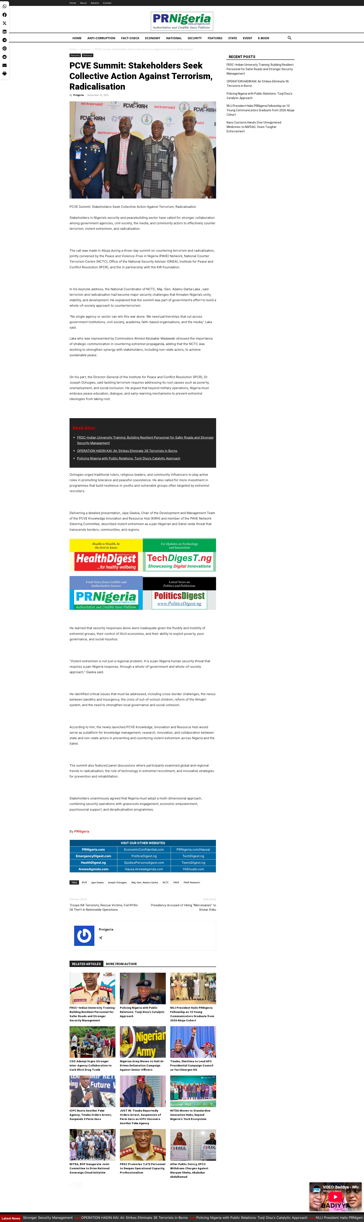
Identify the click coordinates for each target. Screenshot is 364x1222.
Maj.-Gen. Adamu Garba (144, 882)
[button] (289, 38)
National (174, 38)
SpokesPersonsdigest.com (144, 863)
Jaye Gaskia (97, 882)
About (83, 2)
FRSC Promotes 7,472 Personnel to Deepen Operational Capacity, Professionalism (142, 1168)
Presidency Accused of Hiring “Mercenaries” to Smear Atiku (183, 907)
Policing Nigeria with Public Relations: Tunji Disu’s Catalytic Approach (128, 458)
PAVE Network (192, 882)
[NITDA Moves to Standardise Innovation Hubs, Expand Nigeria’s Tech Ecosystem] (193, 1091)
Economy (152, 38)
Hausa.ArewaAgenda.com (144, 869)
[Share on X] (4, 23)
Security (195, 38)
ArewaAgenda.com (93, 869)
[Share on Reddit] (4, 57)
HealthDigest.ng (93, 863)
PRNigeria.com (93, 849)
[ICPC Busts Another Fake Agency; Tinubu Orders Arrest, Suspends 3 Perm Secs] (92, 1091)
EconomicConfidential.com (144, 849)
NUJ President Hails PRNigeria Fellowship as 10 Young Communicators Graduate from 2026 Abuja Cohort (260, 110)
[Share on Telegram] (4, 40)
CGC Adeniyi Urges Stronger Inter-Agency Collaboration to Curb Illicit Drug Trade (91, 1065)
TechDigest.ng (193, 856)
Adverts (95, 2)
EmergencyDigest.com (93, 856)
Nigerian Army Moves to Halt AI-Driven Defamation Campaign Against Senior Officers (142, 1065)
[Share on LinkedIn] (4, 31)
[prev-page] (72, 1185)
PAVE (176, 882)
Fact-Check (130, 38)
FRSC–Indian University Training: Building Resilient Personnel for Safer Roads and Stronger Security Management (260, 69)
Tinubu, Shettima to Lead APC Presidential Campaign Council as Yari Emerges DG (191, 1065)
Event (247, 38)
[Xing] (102, 938)
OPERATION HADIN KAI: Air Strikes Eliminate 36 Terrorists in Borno (127, 451)
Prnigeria (78, 95)
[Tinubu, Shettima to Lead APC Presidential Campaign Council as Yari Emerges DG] (193, 1042)
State (232, 38)
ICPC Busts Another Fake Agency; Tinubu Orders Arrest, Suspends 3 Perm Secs (91, 1115)
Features (215, 38)
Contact (107, 2)
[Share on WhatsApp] (4, 6)
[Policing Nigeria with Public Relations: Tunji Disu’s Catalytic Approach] (143, 988)
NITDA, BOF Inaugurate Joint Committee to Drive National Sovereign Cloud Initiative (90, 1168)
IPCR (84, 882)
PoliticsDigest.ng (144, 856)
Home (73, 2)
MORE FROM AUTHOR (121, 964)
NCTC (166, 882)
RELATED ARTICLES (86, 964)
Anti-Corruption (101, 38)
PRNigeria (81, 831)
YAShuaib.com (193, 869)
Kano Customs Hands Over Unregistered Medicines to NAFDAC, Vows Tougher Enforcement (254, 127)
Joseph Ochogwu (117, 882)
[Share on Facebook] (4, 14)
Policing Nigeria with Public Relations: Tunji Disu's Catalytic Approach (223, 1217)
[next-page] (79, 1185)
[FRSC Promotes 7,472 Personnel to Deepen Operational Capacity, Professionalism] (143, 1145)
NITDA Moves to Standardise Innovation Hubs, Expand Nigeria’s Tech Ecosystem (190, 1115)
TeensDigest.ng (193, 863)
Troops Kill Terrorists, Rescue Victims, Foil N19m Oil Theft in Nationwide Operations (104, 907)
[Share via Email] (4, 65)
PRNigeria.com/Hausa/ (193, 849)
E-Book (263, 38)
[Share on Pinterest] (4, 48)
